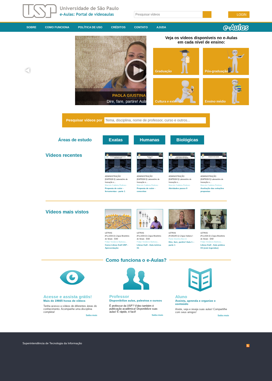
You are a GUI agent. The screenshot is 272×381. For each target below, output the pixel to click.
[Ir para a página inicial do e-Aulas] (74, 16)
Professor (119, 296)
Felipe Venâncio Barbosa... (116, 242)
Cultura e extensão (169, 101)
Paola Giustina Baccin (178, 239)
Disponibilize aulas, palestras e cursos (135, 300)
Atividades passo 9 (178, 188)
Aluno (181, 296)
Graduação (163, 71)
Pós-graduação (216, 71)
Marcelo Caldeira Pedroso (115, 185)
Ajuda (161, 27)
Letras (108, 233)
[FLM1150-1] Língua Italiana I (181, 236)
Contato (141, 27)
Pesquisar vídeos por (84, 120)
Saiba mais (91, 315)
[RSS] (247, 346)
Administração (113, 176)
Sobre (31, 27)
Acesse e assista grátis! (67, 296)
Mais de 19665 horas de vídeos (64, 300)
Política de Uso (90, 27)
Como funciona (57, 27)
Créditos (118, 27)
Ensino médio (215, 101)
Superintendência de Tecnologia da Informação (52, 343)
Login (242, 14)
